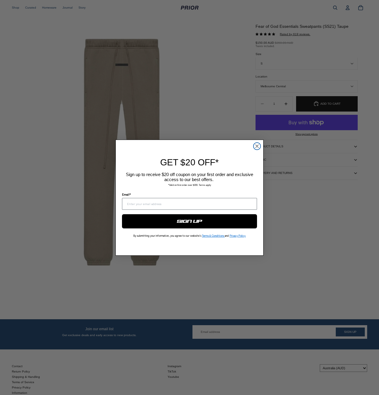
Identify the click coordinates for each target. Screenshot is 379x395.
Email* (126, 194)
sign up (189, 221)
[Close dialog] (257, 146)
